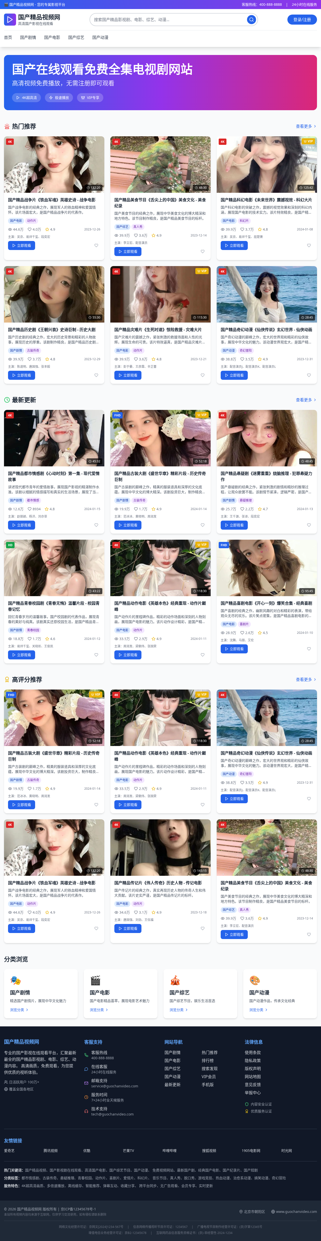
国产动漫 (100, 37)
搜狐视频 (209, 1150)
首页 (8, 37)
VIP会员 (209, 1076)
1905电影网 (251, 1150)
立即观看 (24, 245)
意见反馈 (253, 1084)
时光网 (286, 1150)
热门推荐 (210, 1052)
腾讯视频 (51, 1150)
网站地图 (253, 1076)
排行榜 (208, 1060)
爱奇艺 (9, 1150)
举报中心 (253, 1092)
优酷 (86, 1150)
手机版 (208, 1084)
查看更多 (304, 126)
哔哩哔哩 (170, 1150)
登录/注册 (302, 19)
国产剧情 (28, 37)
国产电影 (52, 37)
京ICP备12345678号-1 (78, 1209)
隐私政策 (253, 1060)
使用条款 (253, 1052)
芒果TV (128, 1150)
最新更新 (173, 1084)
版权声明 (253, 1068)
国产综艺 (76, 37)
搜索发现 (210, 1068)
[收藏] (96, 245)
